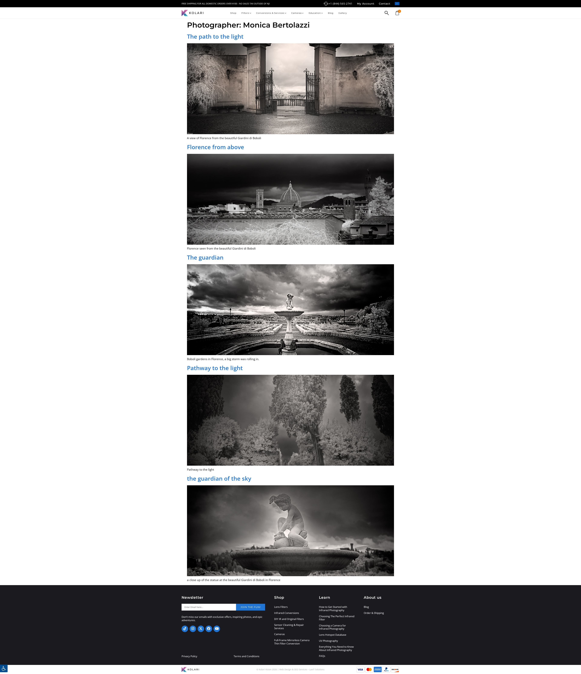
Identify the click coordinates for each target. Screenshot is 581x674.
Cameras (296, 13)
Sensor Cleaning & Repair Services (289, 626)
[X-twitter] (201, 629)
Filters (245, 13)
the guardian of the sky (219, 478)
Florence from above (215, 147)
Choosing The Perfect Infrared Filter (336, 618)
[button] (4, 668)
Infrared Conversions (286, 613)
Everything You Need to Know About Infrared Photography (336, 648)
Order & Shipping (374, 613)
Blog (330, 13)
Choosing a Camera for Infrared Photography (332, 627)
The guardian (205, 257)
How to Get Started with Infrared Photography (333, 608)
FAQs (322, 656)
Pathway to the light (215, 368)
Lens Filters (281, 607)
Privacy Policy (189, 656)
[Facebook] (208, 629)
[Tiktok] (185, 629)
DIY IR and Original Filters (289, 619)
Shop (233, 13)
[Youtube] (216, 629)
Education (315, 13)
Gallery (342, 13)
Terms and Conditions (246, 656)
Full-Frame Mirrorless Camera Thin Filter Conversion (291, 642)
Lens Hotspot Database (332, 634)
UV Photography (328, 641)
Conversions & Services (270, 13)
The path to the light (215, 36)
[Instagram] (193, 629)
